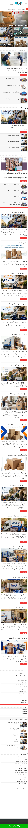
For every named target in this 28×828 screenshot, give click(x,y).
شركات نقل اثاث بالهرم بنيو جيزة (13, 196)
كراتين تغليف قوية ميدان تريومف (17, 455)
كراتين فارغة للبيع (22, 691)
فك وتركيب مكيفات (22, 689)
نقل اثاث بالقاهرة (22, 50)
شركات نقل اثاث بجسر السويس (13, 85)
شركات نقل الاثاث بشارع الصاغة (13, 78)
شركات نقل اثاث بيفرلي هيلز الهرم (12, 190)
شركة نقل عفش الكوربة (19, 577)
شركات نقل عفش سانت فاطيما (17, 516)
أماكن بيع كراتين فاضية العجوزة (17, 334)
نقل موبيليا (24, 700)
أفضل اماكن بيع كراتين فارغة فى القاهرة (15, 25)
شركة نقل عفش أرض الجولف (18, 638)
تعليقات (16, 719)
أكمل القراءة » (23, 74)
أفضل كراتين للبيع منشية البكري (17, 394)
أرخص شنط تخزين (22, 673)
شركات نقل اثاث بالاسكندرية (20, 684)
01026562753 (24, 711)
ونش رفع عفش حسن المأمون (18, 485)
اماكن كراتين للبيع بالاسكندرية (20, 675)
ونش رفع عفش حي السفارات (13, 135)
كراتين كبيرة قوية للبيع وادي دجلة (17, 424)
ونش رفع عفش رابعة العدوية (19, 9)
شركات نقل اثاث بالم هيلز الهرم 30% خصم (11, 184)
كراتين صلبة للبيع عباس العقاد (18, 243)
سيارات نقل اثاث (22, 677)
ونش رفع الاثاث (23, 108)
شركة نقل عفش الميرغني (19, 546)
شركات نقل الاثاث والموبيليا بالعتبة (16, 68)
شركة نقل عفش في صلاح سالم (17, 607)
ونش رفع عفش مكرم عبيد (14, 147)
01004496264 (24, 713)
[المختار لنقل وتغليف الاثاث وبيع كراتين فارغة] (14, 3)
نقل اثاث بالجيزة (22, 155)
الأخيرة (25, 719)
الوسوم (11, 719)
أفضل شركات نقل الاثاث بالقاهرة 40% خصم (21, 33)
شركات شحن (23, 682)
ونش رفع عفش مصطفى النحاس (13, 141)
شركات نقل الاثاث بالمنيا (21, 686)
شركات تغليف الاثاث (22, 680)
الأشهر (21, 719)
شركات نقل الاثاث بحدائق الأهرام (13, 99)
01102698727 (24, 709)
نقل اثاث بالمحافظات (21, 698)
